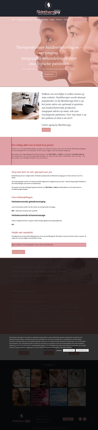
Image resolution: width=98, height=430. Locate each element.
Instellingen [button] (59, 350)
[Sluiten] (97, 259)
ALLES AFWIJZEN (69, 350)
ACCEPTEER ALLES (82, 350)
